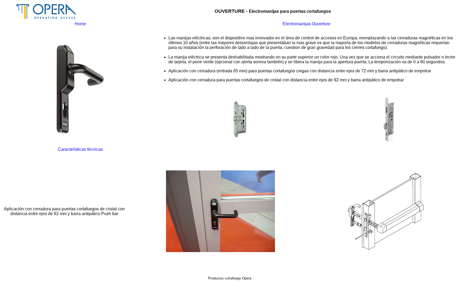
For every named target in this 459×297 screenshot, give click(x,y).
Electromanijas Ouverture (306, 24)
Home (80, 24)
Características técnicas (80, 149)
